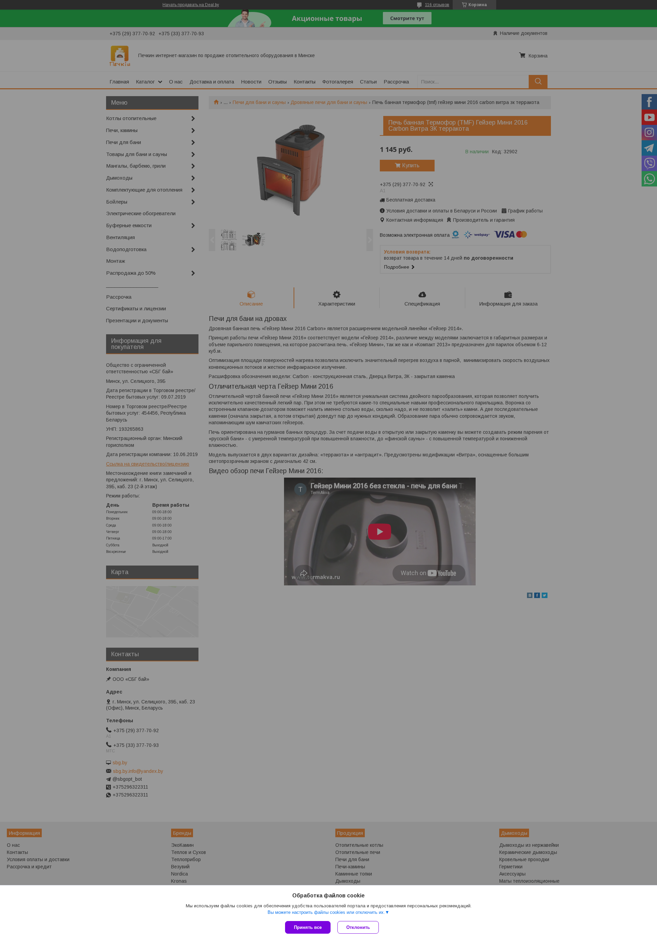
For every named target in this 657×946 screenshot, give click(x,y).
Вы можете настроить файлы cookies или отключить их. (326, 912)
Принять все (308, 927)
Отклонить (358, 927)
